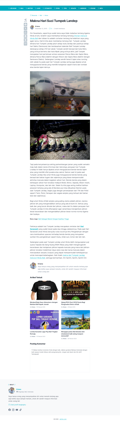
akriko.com (63, 419)
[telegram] (25, 36)
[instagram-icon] (13, 410)
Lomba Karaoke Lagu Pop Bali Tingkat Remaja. (43, 333)
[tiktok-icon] (20, 410)
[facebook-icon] (9, 410)
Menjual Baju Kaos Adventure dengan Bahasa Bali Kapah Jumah (44, 303)
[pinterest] (25, 40)
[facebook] (25, 24)
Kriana (18, 389)
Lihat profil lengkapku (18, 405)
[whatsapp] (25, 32)
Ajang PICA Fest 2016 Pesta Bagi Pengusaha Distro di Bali (73, 303)
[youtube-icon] (17, 410)
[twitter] (25, 28)
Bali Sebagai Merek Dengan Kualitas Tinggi (53, 219)
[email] (25, 43)
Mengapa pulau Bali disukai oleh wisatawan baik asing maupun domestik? (73, 334)
